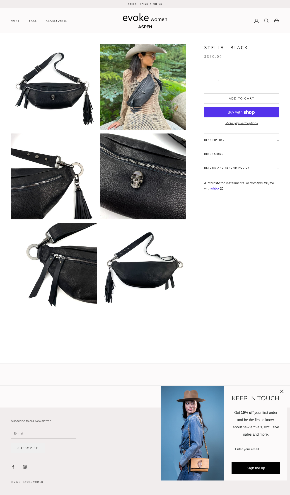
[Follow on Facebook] (13, 467)
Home (15, 21)
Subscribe (27, 448)
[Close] (281, 391)
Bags (33, 21)
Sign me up (256, 468)
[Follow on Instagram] (25, 467)
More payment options (241, 123)
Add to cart (242, 98)
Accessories (56, 21)
